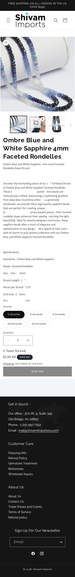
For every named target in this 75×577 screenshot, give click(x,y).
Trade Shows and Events (25, 506)
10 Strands (17, 325)
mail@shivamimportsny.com (39, 430)
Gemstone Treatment (22, 463)
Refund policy (17, 517)
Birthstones (16, 469)
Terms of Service (19, 512)
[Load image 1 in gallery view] (18, 124)
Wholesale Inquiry (20, 474)
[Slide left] (4, 125)
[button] (8, 20)
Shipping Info (17, 453)
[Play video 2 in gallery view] (37, 124)
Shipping (8, 363)
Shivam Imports (42, 569)
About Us (14, 496)
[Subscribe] (60, 542)
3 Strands (38, 315)
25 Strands (41, 325)
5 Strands (61, 315)
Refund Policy (17, 458)
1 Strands (16, 315)
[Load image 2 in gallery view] (56, 124)
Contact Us (16, 501)
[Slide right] (70, 125)
